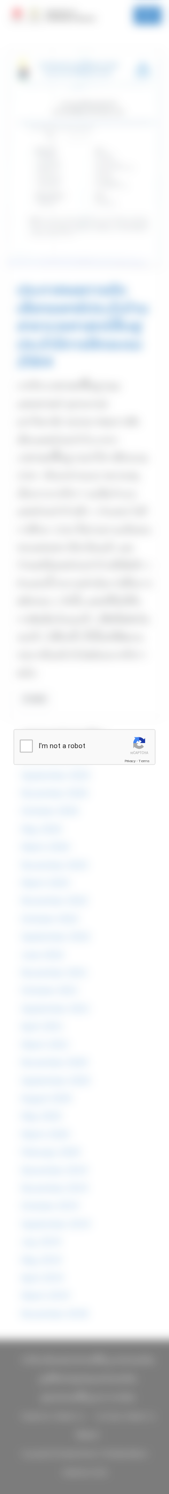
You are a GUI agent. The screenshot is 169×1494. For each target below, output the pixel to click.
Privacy (130, 761)
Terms (144, 761)
